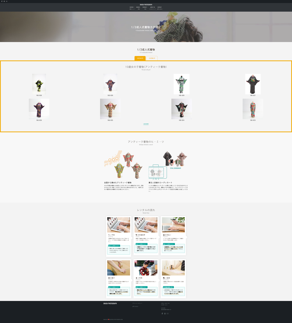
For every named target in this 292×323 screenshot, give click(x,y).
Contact (160, 7)
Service (132, 7)
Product (145, 7)
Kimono (138, 7)
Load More (146, 124)
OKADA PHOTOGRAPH (115, 319)
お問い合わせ (135, 306)
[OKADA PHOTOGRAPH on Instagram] (4, 1)
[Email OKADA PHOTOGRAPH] (6, 1)
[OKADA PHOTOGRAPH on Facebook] (1, 1)
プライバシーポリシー (137, 303)
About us (152, 7)
